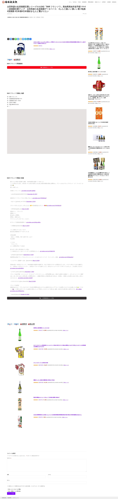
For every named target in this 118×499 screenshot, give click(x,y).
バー (34, 17)
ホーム (70, 2)
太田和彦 (103, 2)
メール (49, 474)
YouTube (74, 2)
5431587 (41, 365)
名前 (8, 474)
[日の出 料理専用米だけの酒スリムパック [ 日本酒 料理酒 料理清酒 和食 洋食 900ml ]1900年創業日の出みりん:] (20, 422)
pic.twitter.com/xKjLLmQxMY (25, 278)
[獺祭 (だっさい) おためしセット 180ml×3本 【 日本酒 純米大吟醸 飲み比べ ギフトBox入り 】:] (99, 138)
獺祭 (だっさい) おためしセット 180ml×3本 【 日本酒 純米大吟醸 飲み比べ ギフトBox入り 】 (99, 148)
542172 (40, 399)
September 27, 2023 (28, 254)
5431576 (95, 179)
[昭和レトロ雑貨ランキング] (31, 324)
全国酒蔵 (109, 2)
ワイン (42, 17)
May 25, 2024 (32, 281)
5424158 (41, 349)
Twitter (79, 2)
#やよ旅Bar (79, 289)
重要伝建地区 (90, 2)
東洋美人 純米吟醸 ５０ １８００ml (41, 327)
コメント (9, 458)
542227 (40, 330)
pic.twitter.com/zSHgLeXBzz (33, 222)
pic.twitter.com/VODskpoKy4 (66, 257)
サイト (8, 480)
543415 (40, 417)
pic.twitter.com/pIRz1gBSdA (28, 190)
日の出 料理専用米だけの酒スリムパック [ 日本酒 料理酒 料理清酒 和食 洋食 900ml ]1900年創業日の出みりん (58, 414)
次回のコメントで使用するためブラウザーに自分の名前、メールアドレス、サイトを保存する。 (27, 486)
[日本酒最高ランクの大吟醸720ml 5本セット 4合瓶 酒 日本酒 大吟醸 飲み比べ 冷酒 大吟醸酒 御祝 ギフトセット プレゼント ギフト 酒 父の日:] (99, 164)
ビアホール (38, 17)
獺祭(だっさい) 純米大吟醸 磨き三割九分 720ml (44, 380)
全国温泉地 (114, 2)
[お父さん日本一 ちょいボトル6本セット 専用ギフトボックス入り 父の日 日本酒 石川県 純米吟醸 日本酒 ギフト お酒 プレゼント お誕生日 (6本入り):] (20, 49)
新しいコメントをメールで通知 (15, 489)
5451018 (41, 382)
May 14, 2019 (26, 225)
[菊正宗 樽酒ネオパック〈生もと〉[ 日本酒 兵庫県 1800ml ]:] (20, 405)
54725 (95, 101)
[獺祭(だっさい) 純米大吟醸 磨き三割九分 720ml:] (20, 387)
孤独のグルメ (97, 2)
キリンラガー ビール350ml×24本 (41, 362)
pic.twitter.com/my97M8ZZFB (47, 251)
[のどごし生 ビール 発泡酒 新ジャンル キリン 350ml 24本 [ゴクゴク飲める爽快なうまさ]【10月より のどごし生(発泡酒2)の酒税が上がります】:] (20, 352)
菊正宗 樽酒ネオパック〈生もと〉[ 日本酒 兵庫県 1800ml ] (46, 397)
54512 (40, 45)
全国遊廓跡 (84, 2)
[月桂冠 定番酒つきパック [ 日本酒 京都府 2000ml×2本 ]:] (99, 113)
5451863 (95, 152)
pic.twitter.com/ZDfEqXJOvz (17, 291)
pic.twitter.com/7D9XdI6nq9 (39, 198)
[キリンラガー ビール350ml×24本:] (20, 370)
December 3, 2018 (30, 201)
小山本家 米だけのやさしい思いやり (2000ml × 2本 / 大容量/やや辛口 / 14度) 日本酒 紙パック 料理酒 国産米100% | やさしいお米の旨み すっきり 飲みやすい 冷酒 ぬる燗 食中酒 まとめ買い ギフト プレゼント (98, 45)
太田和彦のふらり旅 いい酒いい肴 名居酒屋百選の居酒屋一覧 (17, 17)
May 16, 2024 (36, 260)
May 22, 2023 (25, 209)
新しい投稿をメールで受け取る (15, 491)
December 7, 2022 (29, 271)
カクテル (31, 17)
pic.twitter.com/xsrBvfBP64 (17, 268)
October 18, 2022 (25, 294)
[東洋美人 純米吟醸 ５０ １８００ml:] (20, 335)
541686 (95, 126)
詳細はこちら (52, 48)
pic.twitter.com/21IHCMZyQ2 (54, 205)
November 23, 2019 (32, 194)
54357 (95, 51)
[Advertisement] (47, 28)
